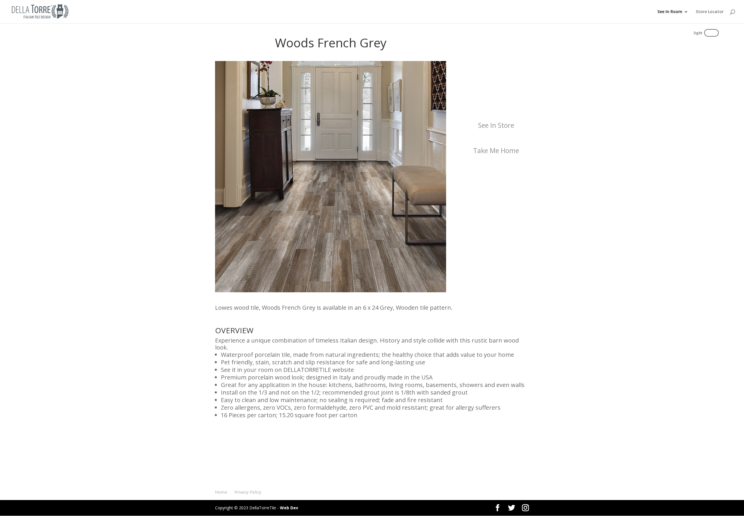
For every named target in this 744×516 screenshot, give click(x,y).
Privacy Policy (248, 492)
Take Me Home (496, 150)
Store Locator (710, 12)
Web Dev (289, 507)
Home (221, 492)
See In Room (669, 12)
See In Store (496, 125)
